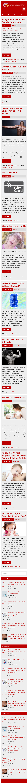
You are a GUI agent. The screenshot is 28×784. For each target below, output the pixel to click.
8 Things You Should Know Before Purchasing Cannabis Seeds (13, 20)
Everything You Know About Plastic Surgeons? (14, 68)
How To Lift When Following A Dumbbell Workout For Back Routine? (12, 111)
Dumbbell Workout (7, 167)
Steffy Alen (14, 25)
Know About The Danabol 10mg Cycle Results (12, 340)
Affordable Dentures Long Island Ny (14, 226)
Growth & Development (14, 59)
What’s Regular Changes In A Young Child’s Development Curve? (14, 514)
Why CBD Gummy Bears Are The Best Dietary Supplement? (13, 284)
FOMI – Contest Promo (9, 172)
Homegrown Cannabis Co (9, 61)
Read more (6, 55)
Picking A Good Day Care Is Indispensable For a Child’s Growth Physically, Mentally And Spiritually (14, 455)
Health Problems (12, 101)
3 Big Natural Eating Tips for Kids (13, 397)
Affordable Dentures (7, 277)
